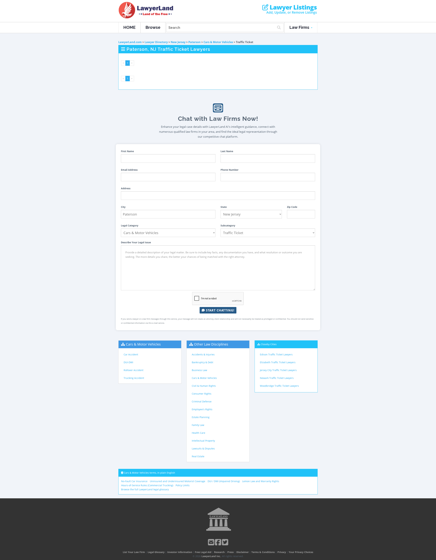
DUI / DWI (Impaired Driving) (224, 481)
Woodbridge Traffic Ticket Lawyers (279, 385)
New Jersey (178, 42)
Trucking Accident (134, 378)
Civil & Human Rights (204, 385)
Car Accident (131, 354)
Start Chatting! (219, 310)
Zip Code (292, 207)
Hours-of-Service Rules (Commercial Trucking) (147, 485)
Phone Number (229, 169)
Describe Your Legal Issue (136, 242)
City (123, 207)
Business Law (199, 370)
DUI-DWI (128, 362)
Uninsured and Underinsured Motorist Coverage (177, 481)
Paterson (194, 42)
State (224, 207)
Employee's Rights (202, 409)
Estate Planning (200, 417)
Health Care (198, 432)
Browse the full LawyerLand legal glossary (145, 489)
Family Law (198, 425)
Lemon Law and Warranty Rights (260, 481)
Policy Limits (183, 485)
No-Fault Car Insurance (134, 481)
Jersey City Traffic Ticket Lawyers (278, 370)
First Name (127, 151)
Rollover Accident (133, 370)
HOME (129, 27)
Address (125, 188)
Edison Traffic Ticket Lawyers (276, 354)
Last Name (227, 151)
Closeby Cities (269, 344)
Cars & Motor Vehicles (218, 42)
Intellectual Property (203, 440)
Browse (152, 27)
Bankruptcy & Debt (202, 362)
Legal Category (129, 225)
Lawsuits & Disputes (203, 448)
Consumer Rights (201, 393)
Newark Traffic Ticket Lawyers (277, 378)
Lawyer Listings (292, 7)
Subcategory (228, 225)
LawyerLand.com (130, 42)
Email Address (129, 169)
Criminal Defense (202, 401)
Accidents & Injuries (203, 354)
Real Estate (198, 456)
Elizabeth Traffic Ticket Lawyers (277, 362)
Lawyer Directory (156, 42)
